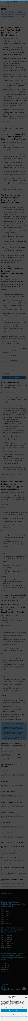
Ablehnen (14, 1014)
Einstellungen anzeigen (14, 1017)
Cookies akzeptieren (14, 1010)
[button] (26, 997)
